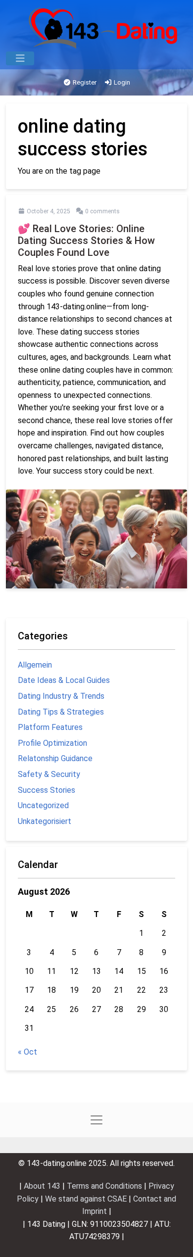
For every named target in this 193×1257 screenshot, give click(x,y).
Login (121, 82)
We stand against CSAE (87, 1199)
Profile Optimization (52, 743)
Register (83, 82)
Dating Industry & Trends (61, 696)
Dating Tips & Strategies (61, 712)
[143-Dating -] (104, 27)
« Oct (27, 1052)
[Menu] (20, 58)
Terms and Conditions (105, 1186)
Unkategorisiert (44, 821)
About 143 (43, 1186)
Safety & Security (49, 774)
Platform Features (50, 727)
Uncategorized (43, 805)
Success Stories (46, 790)
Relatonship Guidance (55, 758)
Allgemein (35, 665)
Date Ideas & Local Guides (64, 680)
